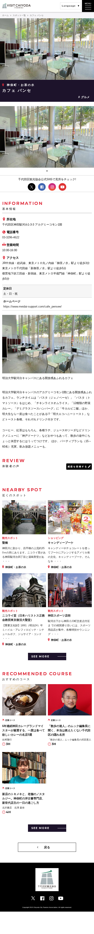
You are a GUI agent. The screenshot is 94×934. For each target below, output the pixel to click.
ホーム (5, 15)
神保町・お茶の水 (21, 85)
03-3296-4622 (10, 237)
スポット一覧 (19, 15)
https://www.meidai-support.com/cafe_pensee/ (32, 306)
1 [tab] (47, 171)
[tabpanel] (47, 137)
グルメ (85, 97)
